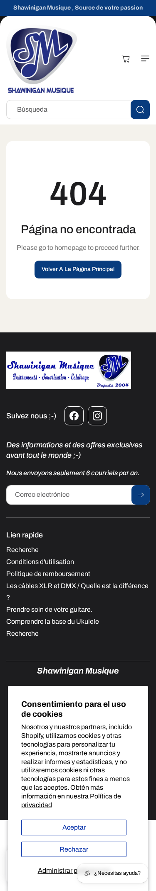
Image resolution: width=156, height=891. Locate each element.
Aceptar (74, 827)
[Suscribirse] (140, 495)
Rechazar (73, 849)
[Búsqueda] (140, 109)
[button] (143, 58)
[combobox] (78, 109)
